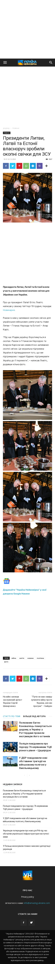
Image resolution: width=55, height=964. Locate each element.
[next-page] (29, 775)
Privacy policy (27, 896)
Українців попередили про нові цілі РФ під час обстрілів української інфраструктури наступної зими (26, 833)
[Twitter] (13, 166)
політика (40, 658)
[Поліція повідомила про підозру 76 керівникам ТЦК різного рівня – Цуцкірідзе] (10, 747)
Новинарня (9, 310)
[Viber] (40, 166)
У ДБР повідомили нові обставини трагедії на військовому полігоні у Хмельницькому (25, 820)
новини (30, 658)
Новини (15, 128)
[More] (46, 166)
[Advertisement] (27, 29)
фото (6, 662)
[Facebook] (6, 166)
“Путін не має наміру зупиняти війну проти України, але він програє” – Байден (41, 701)
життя (21, 658)
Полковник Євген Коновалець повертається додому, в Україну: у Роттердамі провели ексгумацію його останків (35, 729)
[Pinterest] (19, 166)
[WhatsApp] (26, 166)
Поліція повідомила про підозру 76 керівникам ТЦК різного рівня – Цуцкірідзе (35, 747)
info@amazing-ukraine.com (37, 903)
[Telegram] (33, 166)
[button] (5, 63)
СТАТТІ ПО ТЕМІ (11, 716)
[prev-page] (25, 775)
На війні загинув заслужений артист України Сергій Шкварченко (12, 701)
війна (14, 658)
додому (6, 128)
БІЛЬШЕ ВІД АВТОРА (34, 716)
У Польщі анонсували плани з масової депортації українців (26, 847)
